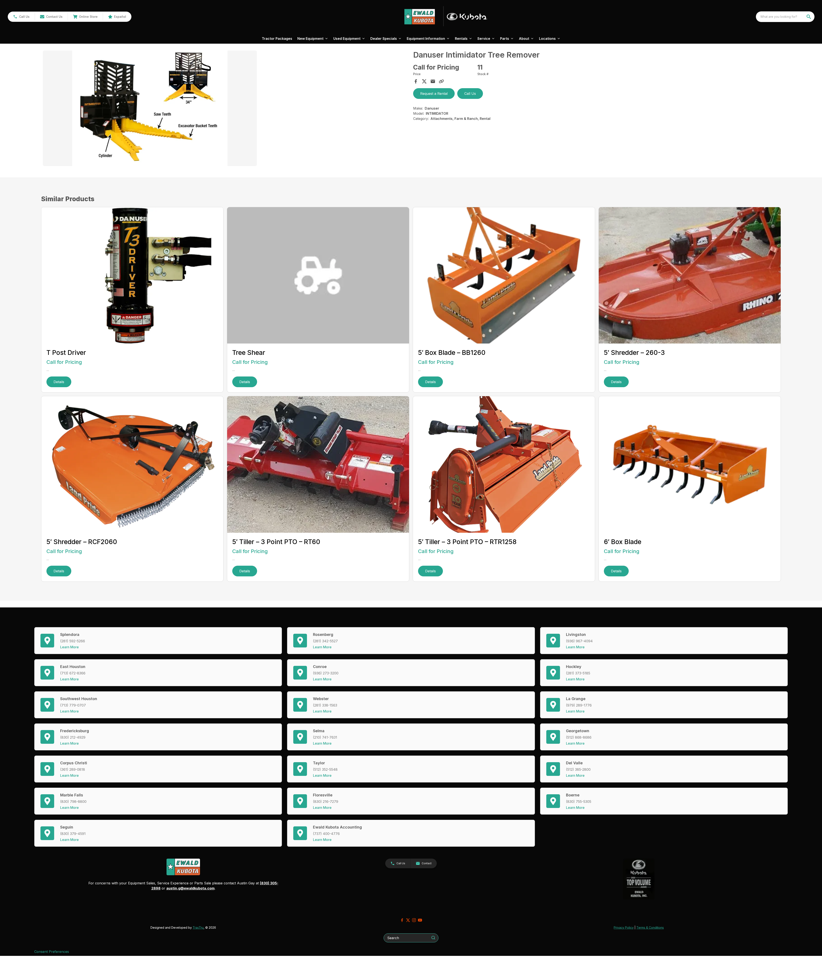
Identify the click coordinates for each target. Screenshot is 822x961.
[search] (809, 17)
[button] (21, 17)
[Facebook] (402, 920)
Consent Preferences (51, 951)
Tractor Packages (277, 38)
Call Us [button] (470, 93)
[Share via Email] (432, 81)
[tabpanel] (226, 109)
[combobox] (785, 17)
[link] (85, 17)
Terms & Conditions (650, 927)
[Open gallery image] (150, 108)
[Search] (433, 938)
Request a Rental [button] (434, 93)
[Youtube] (420, 920)
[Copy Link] (441, 81)
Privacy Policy (624, 927)
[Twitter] (408, 920)
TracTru (198, 927)
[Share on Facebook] (415, 81)
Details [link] (59, 382)
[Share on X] (424, 81)
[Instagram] (414, 920)
